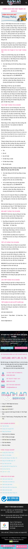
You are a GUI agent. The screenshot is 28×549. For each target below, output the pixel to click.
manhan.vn (24, 537)
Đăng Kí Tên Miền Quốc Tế (8, 460)
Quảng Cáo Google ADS (8, 429)
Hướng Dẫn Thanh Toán (8, 452)
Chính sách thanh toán (7, 479)
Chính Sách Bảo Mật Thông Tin (9, 492)
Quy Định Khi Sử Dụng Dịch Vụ (9, 466)
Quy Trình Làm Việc (7, 463)
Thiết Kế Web (5, 426)
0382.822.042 (10, 375)
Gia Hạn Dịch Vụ (6, 469)
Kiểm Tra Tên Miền (6, 455)
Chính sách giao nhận (7, 484)
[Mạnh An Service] (14, 2)
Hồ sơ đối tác (5, 532)
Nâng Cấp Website (6, 431)
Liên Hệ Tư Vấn (6, 471)
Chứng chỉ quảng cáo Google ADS (18, 532)
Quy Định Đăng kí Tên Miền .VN (9, 458)
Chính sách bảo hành (7, 490)
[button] (2, 3)
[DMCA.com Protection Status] (14, 541)
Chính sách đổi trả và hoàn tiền (9, 487)
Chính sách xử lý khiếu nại (8, 481)
